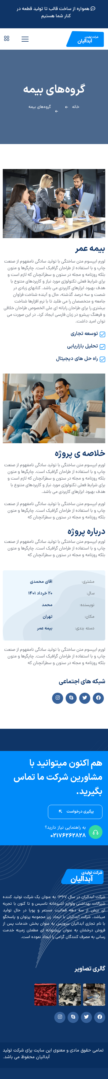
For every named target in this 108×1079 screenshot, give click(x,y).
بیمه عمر (44, 628)
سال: (90, 593)
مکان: (89, 617)
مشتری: (88, 582)
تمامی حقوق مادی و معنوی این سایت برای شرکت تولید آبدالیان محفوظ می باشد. (53, 1053)
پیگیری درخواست (80, 812)
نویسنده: (87, 605)
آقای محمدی (41, 582)
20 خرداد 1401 (40, 593)
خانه (75, 107)
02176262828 (68, 836)
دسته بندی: (84, 628)
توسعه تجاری (84, 334)
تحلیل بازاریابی (82, 346)
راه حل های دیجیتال (77, 359)
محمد (47, 605)
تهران (47, 617)
